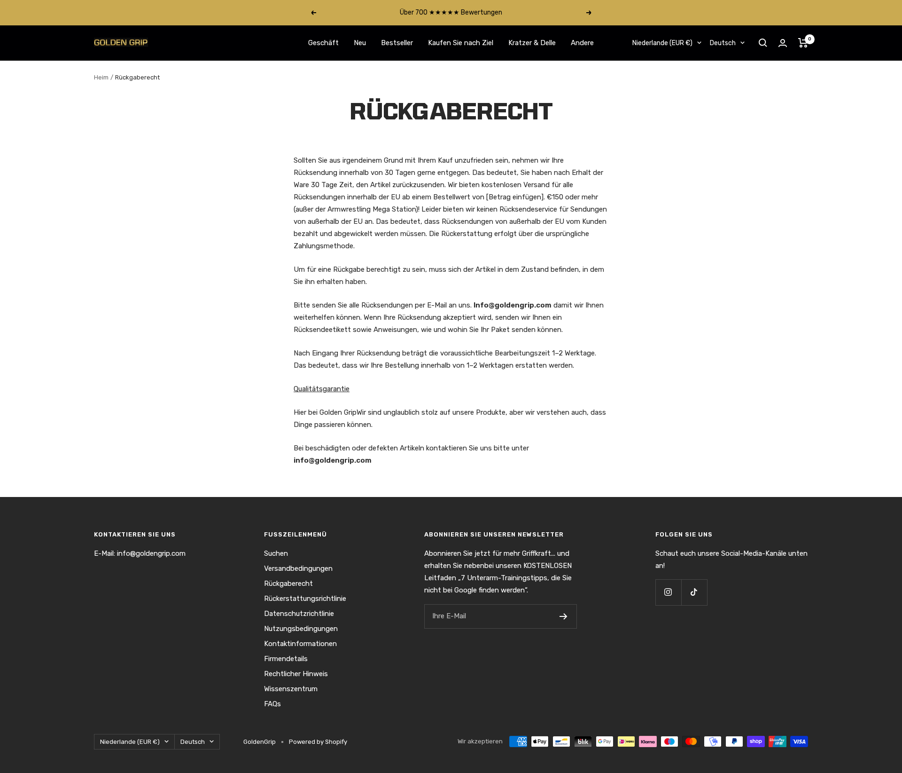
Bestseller (397, 43)
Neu (360, 43)
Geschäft (323, 43)
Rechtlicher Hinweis (296, 674)
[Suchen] (763, 43)
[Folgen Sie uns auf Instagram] (668, 592)
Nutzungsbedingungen (301, 628)
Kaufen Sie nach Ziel (460, 43)
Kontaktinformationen (300, 643)
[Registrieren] (564, 616)
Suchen (276, 553)
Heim (101, 77)
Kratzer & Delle (532, 43)
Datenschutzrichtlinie (299, 613)
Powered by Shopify (318, 741)
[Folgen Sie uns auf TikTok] (694, 592)
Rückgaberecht (288, 583)
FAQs (272, 704)
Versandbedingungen (298, 568)
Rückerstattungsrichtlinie (305, 598)
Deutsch (723, 43)
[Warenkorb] (803, 42)
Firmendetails (286, 659)
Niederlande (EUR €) (662, 43)
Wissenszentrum (291, 689)
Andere (582, 43)
